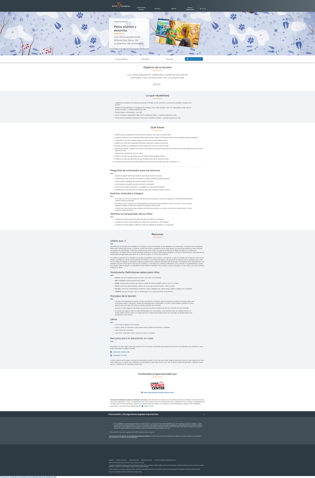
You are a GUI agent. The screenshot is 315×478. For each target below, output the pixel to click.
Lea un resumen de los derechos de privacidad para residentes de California (129, 436)
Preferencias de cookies (146, 460)
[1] (140, 405)
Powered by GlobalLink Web (47, 477)
